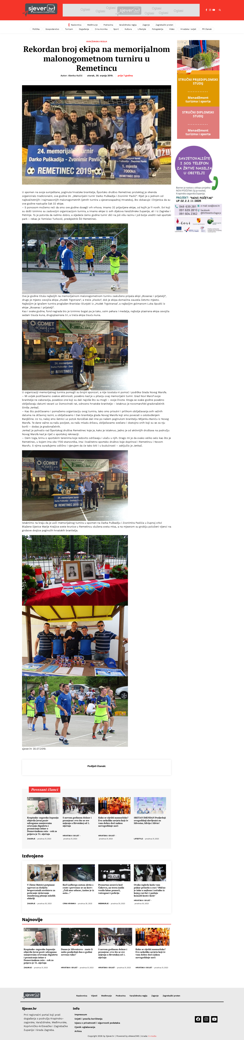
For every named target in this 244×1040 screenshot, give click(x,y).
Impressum (81, 1014)
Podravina (108, 25)
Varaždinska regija (128, 25)
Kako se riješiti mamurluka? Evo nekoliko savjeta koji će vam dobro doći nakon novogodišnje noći (113, 821)
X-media (152, 1036)
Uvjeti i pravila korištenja (88, 1018)
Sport (116, 29)
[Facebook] (206, 10)
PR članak (207, 29)
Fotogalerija (157, 29)
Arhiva (78, 1031)
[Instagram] (210, 10)
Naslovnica (76, 25)
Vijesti (94, 996)
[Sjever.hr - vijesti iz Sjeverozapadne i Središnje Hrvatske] (39, 10)
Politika (36, 29)
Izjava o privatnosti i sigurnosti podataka (97, 1023)
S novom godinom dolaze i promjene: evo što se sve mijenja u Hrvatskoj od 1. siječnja (77, 821)
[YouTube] (214, 10)
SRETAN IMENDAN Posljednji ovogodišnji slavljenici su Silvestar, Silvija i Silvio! (150, 820)
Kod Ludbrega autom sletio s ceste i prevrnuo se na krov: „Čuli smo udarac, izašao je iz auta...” (78, 889)
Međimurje (92, 25)
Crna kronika (101, 29)
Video (172, 29)
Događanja (84, 29)
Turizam (69, 29)
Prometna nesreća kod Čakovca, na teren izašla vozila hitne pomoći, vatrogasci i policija (111, 889)
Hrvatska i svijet (188, 29)
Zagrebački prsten (164, 25)
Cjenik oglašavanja (85, 1027)
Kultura (128, 29)
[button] (220, 10)
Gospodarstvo (52, 29)
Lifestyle (142, 29)
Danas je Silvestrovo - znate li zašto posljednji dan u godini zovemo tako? (77, 952)
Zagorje (146, 25)
